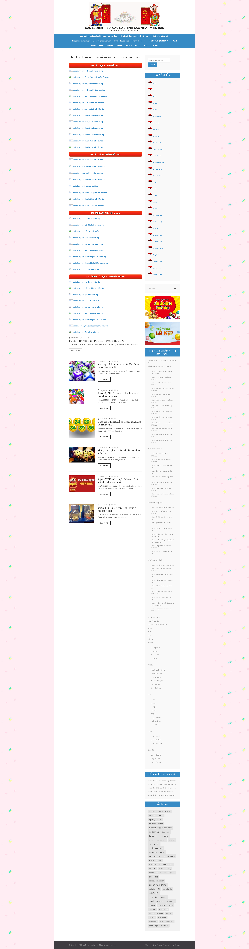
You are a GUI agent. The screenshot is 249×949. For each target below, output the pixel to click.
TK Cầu (129, 46)
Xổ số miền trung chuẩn (81, 41)
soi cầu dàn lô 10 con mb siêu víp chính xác (162, 788)
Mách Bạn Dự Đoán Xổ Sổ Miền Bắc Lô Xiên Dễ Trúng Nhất (119, 423)
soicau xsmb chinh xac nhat (160, 864)
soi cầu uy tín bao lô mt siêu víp (86, 301)
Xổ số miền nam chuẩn (102, 41)
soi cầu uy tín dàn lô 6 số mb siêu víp (88, 147)
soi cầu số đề (154, 889)
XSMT (101, 46)
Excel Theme (157, 945)
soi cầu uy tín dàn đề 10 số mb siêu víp (88, 134)
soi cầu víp (167, 889)
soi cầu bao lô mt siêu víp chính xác (162, 508)
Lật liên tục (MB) (157, 149)
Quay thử (154, 46)
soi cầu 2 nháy (165, 868)
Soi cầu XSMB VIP (156, 901)
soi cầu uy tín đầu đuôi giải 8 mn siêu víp (89, 257)
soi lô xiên (169, 913)
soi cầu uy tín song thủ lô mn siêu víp (88, 250)
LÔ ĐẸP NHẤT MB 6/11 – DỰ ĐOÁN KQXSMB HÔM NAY (96, 340)
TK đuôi (155, 208)
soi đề (161, 921)
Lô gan (155, 182)
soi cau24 (172, 840)
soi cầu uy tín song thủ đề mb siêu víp (88, 109)
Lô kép (155, 195)
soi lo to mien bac (163, 909)
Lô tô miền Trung (158, 248)
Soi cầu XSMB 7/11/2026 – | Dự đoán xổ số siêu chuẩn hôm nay (118, 394)
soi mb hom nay (162, 917)
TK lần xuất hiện (158, 222)
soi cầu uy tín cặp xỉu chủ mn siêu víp (88, 244)
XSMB (175, 41)
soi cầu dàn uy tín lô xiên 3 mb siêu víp (88, 173)
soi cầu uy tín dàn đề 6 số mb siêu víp (88, 122)
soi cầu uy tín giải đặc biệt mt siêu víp (88, 288)
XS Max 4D (156, 123)
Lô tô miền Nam (157, 241)
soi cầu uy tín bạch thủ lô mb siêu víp (88, 71)
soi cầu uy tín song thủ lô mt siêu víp (88, 313)
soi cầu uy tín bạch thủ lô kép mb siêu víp (90, 90)
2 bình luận (86, 338)
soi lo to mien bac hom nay (156, 913)
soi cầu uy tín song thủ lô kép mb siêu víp (90, 96)
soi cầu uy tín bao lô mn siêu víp (86, 237)
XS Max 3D (156, 136)
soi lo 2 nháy (161, 905)
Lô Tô (145, 46)
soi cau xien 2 (169, 856)
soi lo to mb (152, 909)
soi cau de (154, 844)
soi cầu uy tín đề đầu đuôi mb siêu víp (88, 206)
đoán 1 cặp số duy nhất (158, 926)
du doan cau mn (156, 815)
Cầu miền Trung (157, 175)
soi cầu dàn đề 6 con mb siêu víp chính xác (162, 781)
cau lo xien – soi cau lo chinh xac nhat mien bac (124, 28)
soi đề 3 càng (169, 921)
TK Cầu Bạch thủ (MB (158, 670)
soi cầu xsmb (157, 897)
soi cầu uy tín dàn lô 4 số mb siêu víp (88, 141)
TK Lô (137, 46)
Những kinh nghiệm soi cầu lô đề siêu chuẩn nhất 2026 (119, 452)
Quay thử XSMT (157, 268)
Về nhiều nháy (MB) (158, 162)
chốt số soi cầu (164, 811)
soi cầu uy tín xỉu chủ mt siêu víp (86, 282)
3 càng (152, 811)
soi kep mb (152, 905)
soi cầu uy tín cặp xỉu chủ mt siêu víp (88, 307)
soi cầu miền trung (157, 885)
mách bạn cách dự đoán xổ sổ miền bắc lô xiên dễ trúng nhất (118, 366)
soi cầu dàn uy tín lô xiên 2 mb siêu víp (88, 166)
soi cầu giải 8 (169, 872)
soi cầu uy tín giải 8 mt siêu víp (85, 294)
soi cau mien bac (157, 852)
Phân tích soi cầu (138, 41)
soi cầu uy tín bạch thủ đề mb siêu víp (88, 103)
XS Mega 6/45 (157, 116)
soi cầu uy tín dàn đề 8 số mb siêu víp (88, 128)
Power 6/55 (156, 129)
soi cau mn (154, 856)
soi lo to (170, 905)
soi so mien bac (153, 921)
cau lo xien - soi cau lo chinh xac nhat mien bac (99, 945)
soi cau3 (151, 840)
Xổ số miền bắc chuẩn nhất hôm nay (135, 36)
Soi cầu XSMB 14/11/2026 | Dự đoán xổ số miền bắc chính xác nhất (118, 480)
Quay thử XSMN (157, 274)
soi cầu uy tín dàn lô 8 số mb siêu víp (88, 160)
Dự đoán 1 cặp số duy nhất (160, 828)
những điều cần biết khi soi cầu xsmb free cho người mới (118, 509)
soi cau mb (156, 848)
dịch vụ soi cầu (155, 819)
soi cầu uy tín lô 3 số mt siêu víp (86, 332)
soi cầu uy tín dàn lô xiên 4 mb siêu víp (88, 179)
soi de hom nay (171, 901)
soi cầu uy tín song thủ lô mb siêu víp (88, 83)
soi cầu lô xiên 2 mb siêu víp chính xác (160, 791)
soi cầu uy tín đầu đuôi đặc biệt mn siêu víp (90, 263)
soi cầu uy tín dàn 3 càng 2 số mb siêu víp (90, 193)
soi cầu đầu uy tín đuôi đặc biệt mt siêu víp (90, 326)
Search (152, 65)
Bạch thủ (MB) (157, 143)
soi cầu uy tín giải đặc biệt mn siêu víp (88, 225)
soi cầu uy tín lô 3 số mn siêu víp (86, 269)
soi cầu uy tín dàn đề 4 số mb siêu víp (88, 115)
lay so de (153, 836)
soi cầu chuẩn (155, 872)
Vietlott (120, 46)
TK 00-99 (155, 228)
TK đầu (155, 202)
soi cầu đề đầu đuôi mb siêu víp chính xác (161, 795)
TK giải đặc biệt (157, 215)
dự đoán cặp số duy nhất (159, 832)
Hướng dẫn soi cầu (121, 41)
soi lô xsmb (152, 917)
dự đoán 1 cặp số (156, 823)
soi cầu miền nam (156, 881)
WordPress (176, 945)
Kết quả (110, 46)
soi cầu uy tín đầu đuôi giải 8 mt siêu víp (89, 320)
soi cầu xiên (154, 893)
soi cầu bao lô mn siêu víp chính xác (162, 565)
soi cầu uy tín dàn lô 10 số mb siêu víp (88, 199)
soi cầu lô (153, 876)
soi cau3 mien (161, 840)
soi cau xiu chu (155, 860)
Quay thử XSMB (157, 261)
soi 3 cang (164, 836)
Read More (75, 351)
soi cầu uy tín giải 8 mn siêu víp (86, 231)
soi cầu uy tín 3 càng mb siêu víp (86, 186)
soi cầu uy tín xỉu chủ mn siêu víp (86, 218)
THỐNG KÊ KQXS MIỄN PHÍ (159, 41)
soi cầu (152, 868)
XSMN (93, 46)
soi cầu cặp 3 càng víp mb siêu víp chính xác (162, 784)
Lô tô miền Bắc (157, 235)
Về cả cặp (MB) (157, 156)
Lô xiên (155, 189)
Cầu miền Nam (157, 169)
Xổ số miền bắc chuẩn (160, 36)
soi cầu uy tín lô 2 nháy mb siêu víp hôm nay (91, 77)
